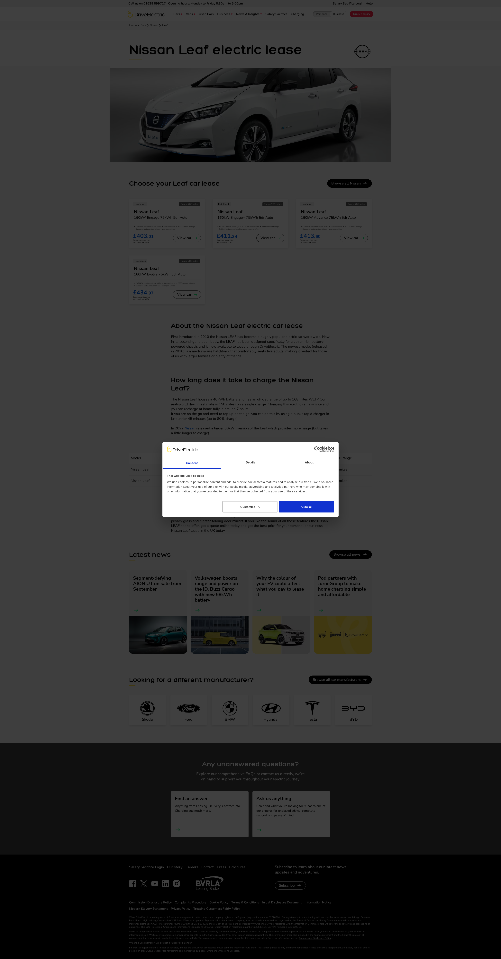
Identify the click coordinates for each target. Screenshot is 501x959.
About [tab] (309, 462)
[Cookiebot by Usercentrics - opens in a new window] (317, 449)
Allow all (306, 506)
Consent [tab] (192, 462)
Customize (247, 506)
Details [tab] (250, 462)
